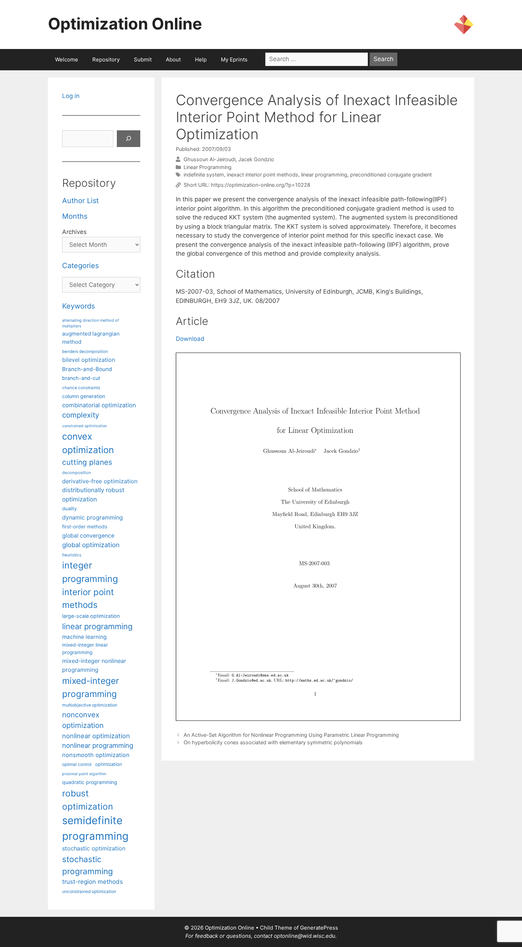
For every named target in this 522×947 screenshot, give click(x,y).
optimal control (77, 764)
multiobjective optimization (89, 705)
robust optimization (87, 800)
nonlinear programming (97, 745)
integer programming (90, 572)
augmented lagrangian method (91, 337)
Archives (74, 231)
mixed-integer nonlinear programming (94, 665)
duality (69, 508)
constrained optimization (84, 426)
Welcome (66, 59)
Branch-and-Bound (87, 369)
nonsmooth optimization (96, 754)
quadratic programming (89, 782)
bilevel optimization (88, 359)
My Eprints (234, 59)
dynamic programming (92, 517)
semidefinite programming (95, 828)
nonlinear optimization (96, 736)
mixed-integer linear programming (85, 648)
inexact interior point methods (262, 175)
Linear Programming (208, 167)
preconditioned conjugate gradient (391, 175)
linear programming (324, 175)
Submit (143, 59)
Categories (80, 265)
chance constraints (81, 387)
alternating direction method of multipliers (90, 323)
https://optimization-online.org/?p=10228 (260, 185)
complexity (80, 414)
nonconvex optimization (83, 720)
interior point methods (88, 598)
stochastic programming (87, 865)
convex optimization (88, 443)
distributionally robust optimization (93, 494)
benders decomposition (85, 351)
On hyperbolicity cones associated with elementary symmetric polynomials (273, 742)
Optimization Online (125, 23)
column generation (83, 396)
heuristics (71, 555)
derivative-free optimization (99, 481)
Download (190, 338)
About (173, 59)
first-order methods (84, 526)
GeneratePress (319, 927)
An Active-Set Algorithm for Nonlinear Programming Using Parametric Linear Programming (291, 735)
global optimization (91, 545)
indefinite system (204, 175)
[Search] (128, 138)
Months (74, 216)
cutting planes (87, 462)
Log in (71, 95)
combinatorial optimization (99, 405)
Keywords (78, 306)
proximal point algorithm (84, 774)
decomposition (76, 472)
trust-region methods (92, 881)
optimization (108, 764)
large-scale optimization (91, 616)
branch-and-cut (81, 378)
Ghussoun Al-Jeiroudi (209, 159)
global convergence (88, 535)
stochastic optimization (93, 848)
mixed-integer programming (90, 687)
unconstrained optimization (89, 891)
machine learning (84, 636)
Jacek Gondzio (256, 159)
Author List (80, 200)
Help (201, 59)
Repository (106, 59)
